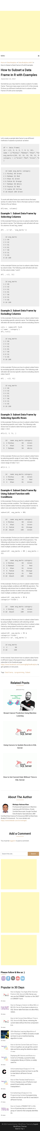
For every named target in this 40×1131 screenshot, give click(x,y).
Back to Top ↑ (20, 1129)
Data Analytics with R (25, 62)
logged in (13, 841)
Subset (27, 672)
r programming (19, 672)
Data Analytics (12, 62)
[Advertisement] (20, 31)
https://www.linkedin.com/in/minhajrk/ (14, 820)
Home (3, 62)
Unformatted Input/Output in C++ (22, 1069)
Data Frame (9, 672)
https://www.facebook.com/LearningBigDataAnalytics (19, 664)
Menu (3, 56)
